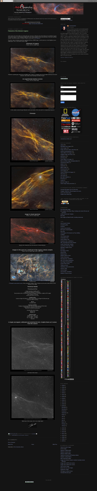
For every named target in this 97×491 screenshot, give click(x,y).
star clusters (63, 175)
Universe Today (64, 268)
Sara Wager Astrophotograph (66, 261)
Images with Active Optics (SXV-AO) (68, 149)
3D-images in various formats (67, 471)
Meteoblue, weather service (66, 247)
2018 (63, 400)
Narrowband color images (18, 435)
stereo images (63, 148)
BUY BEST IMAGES (65, 177)
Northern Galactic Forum (66, 255)
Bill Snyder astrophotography (66, 229)
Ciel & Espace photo (65, 236)
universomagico (64, 270)
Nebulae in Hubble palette (66, 450)
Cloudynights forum (65, 237)
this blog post (37, 38)
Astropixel (63, 226)
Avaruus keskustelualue (65, 228)
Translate (70, 20)
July (63, 416)
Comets (62, 180)
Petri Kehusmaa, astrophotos (67, 258)
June (63, 418)
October (63, 410)
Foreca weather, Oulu (65, 239)
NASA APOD (63, 252)
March (63, 422)
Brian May (63, 215)
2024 (63, 389)
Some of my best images (66, 447)
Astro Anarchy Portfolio (65, 223)
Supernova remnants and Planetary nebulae (70, 455)
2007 (63, 440)
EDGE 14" (63, 164)
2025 (63, 387)
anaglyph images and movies (67, 154)
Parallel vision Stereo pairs (66, 194)
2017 (63, 402)
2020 (63, 396)
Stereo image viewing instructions (67, 183)
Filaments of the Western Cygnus (18, 31)
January (63, 425)
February (64, 423)
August (63, 414)
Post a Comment (11, 442)
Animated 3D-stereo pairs (66, 472)
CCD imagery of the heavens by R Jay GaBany (70, 232)
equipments (63, 165)
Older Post (55, 444)
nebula (26, 435)
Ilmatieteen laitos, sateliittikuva (67, 241)
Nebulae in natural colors (66, 452)
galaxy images (64, 167)
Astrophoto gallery (64, 224)
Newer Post (10, 444)
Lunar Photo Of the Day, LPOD (67, 245)
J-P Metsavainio (72, 25)
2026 (63, 385)
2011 (63, 433)
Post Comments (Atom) (19, 446)
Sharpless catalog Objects (66, 456)
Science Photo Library (65, 263)
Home (33, 444)
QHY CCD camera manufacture (67, 260)
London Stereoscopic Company (67, 214)
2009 (63, 437)
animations (63, 157)
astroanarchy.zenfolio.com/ (66, 138)
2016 (63, 403)
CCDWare (63, 234)
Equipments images (65, 469)
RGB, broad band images (66, 458)
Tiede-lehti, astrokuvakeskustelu (67, 266)
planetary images (64, 181)
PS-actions (63, 178)
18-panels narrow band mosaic (16, 283)
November (64, 409)
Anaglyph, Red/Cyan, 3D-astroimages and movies (71, 191)
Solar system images (65, 466)
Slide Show (63, 173)
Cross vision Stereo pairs (66, 192)
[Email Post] (36, 433)
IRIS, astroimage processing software (68, 242)
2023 (63, 391)
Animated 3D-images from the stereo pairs (69, 189)
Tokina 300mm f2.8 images (66, 152)
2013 (63, 429)
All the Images (64, 448)
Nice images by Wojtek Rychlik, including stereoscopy (72, 217)
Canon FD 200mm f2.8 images (67, 172)
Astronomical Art (64, 169)
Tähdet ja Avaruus (64, 265)
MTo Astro (63, 249)
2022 (63, 392)
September (64, 412)
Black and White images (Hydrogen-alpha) (69, 160)
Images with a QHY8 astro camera (68, 463)
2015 (63, 405)
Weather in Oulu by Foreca (66, 273)
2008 (63, 439)
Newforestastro (64, 253)
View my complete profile (67, 57)
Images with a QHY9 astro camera (68, 464)
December (64, 407)
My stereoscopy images (65, 209)
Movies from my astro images (67, 467)
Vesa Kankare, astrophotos (66, 271)
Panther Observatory (65, 257)
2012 (63, 431)
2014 (63, 428)
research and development (66, 151)
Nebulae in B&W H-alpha (66, 453)
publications (63, 156)
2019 (63, 398)
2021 (63, 394)
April (63, 420)
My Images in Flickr (65, 250)
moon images (63, 170)
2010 (63, 435)
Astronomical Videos (65, 162)
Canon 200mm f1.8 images (66, 159)
